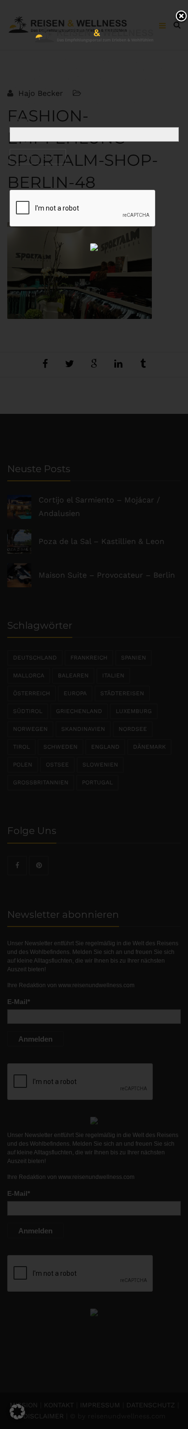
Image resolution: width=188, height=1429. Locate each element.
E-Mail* (21, 119)
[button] (17, 1411)
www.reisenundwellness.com (99, 103)
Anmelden (38, 157)
